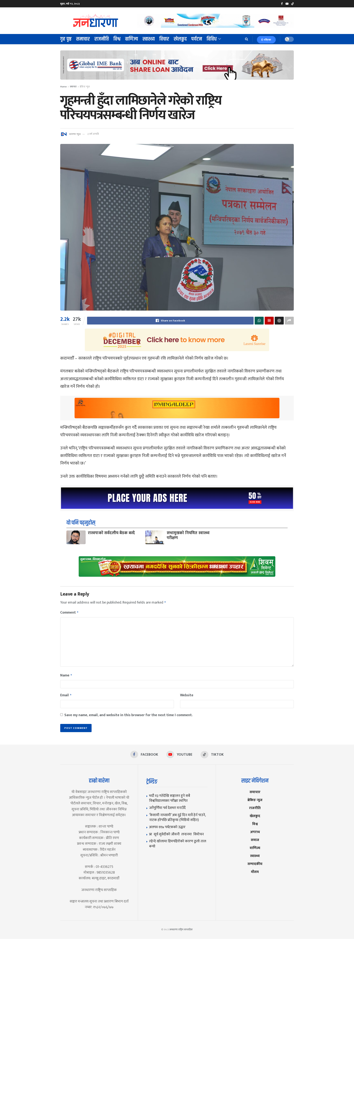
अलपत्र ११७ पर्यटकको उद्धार (167, 827)
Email (66, 695)
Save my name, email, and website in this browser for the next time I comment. (128, 715)
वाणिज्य (131, 39)
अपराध (255, 832)
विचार (164, 39)
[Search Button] (246, 39)
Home (63, 87)
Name (66, 675)
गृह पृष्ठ (66, 39)
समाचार (83, 39)
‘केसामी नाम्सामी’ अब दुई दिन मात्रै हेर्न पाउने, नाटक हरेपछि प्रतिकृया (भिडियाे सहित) (177, 817)
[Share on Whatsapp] (259, 320)
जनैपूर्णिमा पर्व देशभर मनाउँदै (167, 808)
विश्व (117, 39)
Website (186, 695)
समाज (255, 840)
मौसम (255, 872)
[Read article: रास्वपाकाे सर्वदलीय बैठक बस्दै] (76, 537)
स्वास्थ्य (149, 39)
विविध (212, 39)
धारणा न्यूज (75, 134)
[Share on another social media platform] (289, 320)
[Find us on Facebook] (282, 4)
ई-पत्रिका (266, 39)
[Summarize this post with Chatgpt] (279, 320)
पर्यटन (196, 39)
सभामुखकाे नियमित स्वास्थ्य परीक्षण (188, 535)
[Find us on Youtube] (287, 4)
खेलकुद (180, 39)
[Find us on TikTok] (292, 4)
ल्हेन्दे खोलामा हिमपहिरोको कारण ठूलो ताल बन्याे (177, 843)
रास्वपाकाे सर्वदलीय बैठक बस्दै (111, 532)
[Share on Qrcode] (269, 320)
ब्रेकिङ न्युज (85, 87)
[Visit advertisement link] (215, 20)
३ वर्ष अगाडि (93, 134)
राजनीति (101, 39)
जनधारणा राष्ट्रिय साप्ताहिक (181, 929)
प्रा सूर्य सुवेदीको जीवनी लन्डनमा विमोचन (177, 834)
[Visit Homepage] (96, 21)
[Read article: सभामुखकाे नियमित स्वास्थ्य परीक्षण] (155, 537)
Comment (69, 612)
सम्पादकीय (254, 864)
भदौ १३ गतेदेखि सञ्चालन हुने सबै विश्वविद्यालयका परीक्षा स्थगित (169, 798)
